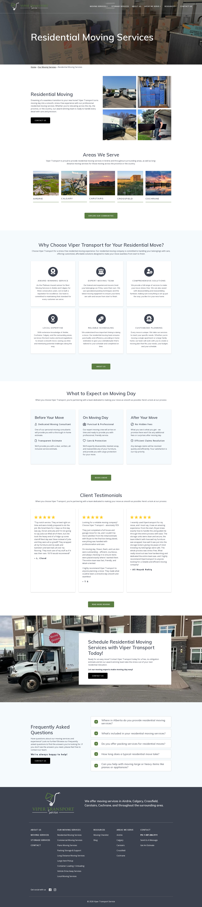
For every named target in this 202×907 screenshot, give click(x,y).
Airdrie (38, 198)
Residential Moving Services (69, 835)
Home (33, 67)
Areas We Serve (151, 6)
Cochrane (152, 198)
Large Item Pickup (65, 860)
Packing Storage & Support (69, 850)
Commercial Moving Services (69, 840)
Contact (36, 845)
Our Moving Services (47, 67)
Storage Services (120, 6)
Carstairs (96, 198)
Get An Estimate (147, 845)
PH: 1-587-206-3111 (149, 835)
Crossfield (125, 198)
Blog (96, 840)
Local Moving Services (67, 876)
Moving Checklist (101, 835)
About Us (136, 6)
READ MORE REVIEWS (101, 604)
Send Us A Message (149, 840)
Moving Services (98, 6)
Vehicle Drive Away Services (69, 871)
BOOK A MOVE (101, 478)
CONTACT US (40, 120)
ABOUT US (101, 366)
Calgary (67, 198)
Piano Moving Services (67, 845)
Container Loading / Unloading (70, 866)
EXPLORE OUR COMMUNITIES (101, 216)
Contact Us (186, 6)
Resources (170, 6)
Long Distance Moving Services (71, 855)
